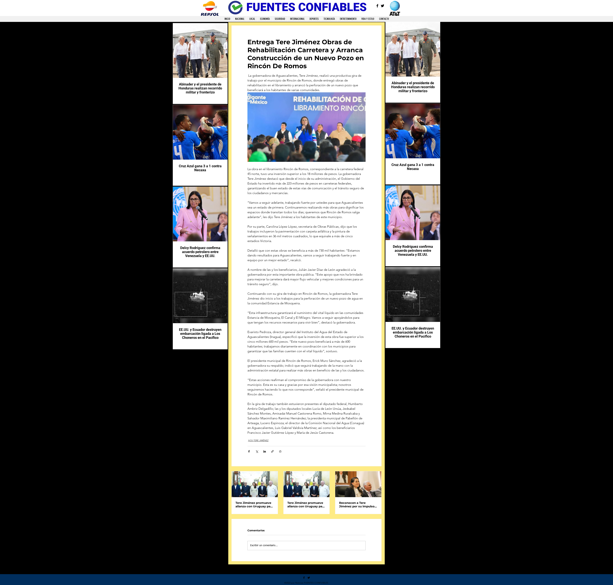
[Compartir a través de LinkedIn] (264, 451)
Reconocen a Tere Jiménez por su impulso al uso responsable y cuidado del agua (357, 504)
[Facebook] (377, 6)
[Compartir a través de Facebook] (248, 451)
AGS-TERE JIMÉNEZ (258, 440)
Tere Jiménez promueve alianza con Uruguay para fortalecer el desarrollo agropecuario (254, 504)
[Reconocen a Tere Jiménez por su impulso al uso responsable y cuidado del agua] (358, 484)
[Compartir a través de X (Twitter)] (256, 451)
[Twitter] (382, 6)
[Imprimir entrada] (280, 451)
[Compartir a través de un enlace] (272, 451)
